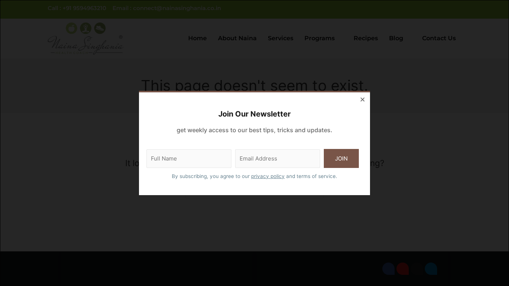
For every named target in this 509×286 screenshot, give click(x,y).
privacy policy (268, 176)
